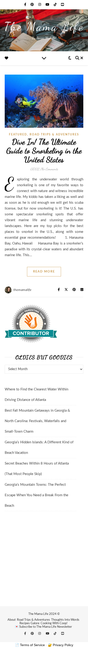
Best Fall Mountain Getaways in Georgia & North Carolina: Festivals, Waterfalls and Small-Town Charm (37, 421)
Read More (44, 271)
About (12, 619)
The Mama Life (44, 26)
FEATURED (18, 134)
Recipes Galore (29, 623)
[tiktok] (55, 4)
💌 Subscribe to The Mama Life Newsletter (43, 626)
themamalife (22, 290)
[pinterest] (33, 4)
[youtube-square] (62, 4)
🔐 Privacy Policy (60, 645)
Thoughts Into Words (65, 619)
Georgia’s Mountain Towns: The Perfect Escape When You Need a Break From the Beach (36, 495)
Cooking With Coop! (54, 623)
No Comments (49, 169)
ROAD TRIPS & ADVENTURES (54, 134)
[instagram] (40, 4)
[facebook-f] (25, 4)
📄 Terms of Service (30, 645)
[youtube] (48, 4)
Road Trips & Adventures (33, 619)
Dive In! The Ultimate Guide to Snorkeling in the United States (44, 150)
